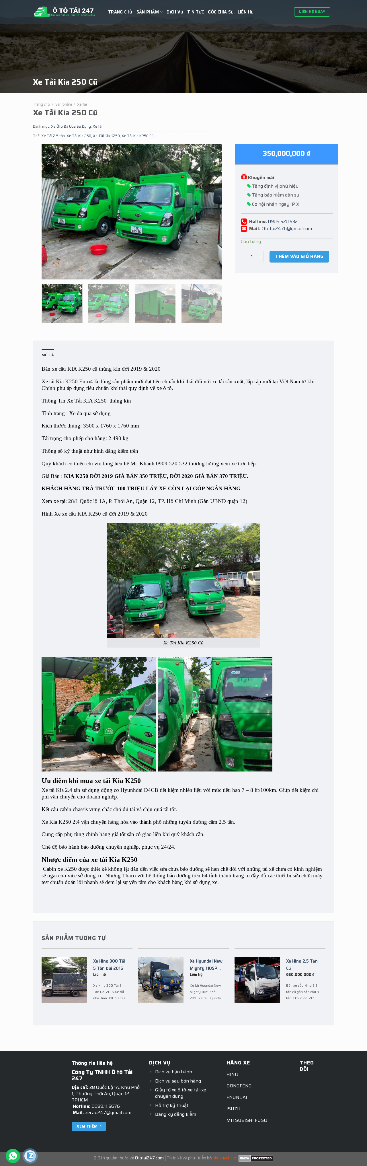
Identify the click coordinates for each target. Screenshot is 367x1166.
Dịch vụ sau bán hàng (178, 1081)
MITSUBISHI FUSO (247, 1120)
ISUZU (234, 1108)
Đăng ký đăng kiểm (175, 1114)
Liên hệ (246, 12)
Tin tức (195, 12)
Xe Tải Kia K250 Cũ (138, 136)
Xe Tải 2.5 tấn (53, 136)
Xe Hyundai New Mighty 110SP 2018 (206, 965)
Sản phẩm (63, 104)
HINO (232, 1074)
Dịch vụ (175, 12)
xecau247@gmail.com (108, 1112)
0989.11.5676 (106, 1106)
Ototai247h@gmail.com (286, 228)
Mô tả (48, 355)
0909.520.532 (283, 221)
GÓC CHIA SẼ (220, 12)
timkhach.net (225, 1158)
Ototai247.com (149, 1158)
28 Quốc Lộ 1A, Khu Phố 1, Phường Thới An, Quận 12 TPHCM (106, 1093)
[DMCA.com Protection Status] (256, 1158)
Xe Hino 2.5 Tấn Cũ (302, 964)
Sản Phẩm (147, 12)
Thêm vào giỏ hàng (299, 256)
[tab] (48, 355)
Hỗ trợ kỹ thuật (172, 1105)
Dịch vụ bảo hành (173, 1071)
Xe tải (82, 104)
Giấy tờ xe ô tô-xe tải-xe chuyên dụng (180, 1093)
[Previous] (52, 211)
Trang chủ (120, 12)
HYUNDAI (237, 1097)
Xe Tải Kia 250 (79, 136)
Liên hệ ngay (312, 12)
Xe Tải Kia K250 (106, 136)
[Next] (211, 211)
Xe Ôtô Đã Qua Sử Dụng (71, 126)
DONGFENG (239, 1085)
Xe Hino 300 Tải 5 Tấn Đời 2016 (109, 964)
